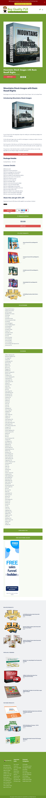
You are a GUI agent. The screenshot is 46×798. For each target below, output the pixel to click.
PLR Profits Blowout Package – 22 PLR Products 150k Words (30, 726)
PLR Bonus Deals (17, 781)
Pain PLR (7, 465)
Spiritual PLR (7, 496)
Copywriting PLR (8, 378)
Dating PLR (7, 383)
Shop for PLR (16, 778)
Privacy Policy (16, 772)
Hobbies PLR (7, 416)
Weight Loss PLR (8, 515)
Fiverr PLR (7, 403)
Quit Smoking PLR (8, 477)
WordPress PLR (8, 518)
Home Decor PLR (8, 421)
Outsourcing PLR (8, 463)
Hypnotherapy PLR (8, 424)
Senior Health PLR (8, 487)
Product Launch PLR (9, 472)
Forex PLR (7, 406)
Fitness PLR (7, 402)
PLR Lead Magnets (9, 323)
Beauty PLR (7, 364)
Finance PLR (7, 399)
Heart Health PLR (8, 414)
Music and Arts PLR (9, 455)
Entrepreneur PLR (8, 394)
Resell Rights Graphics (8, 74)
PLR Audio (7, 317)
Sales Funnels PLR (8, 482)
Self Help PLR (8, 483)
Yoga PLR (7, 523)
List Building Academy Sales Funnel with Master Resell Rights (31, 615)
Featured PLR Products (9, 309)
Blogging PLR (7, 369)
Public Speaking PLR (9, 476)
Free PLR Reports (8, 342)
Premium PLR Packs (26, 778)
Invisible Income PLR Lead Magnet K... (30, 270)
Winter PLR (7, 516)
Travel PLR (7, 507)
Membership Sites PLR (9, 449)
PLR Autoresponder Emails (10, 320)
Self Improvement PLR (9, 485)
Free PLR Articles (8, 337)
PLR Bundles (25, 764)
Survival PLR (7, 504)
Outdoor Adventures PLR (10, 461)
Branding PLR (7, 370)
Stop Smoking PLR (8, 499)
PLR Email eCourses (9, 318)
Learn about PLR (17, 779)
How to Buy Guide (17, 767)
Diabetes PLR (8, 388)
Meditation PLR (8, 446)
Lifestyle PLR (7, 439)
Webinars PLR (8, 513)
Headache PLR (8, 411)
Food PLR (7, 405)
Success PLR (7, 501)
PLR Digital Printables (27, 767)
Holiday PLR (7, 417)
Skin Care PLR (8, 490)
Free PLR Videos (8, 340)
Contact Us (16, 766)
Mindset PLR (7, 450)
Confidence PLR (8, 375)
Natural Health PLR (9, 457)
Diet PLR (7, 389)
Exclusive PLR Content (9, 310)
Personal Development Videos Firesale (23, 3)
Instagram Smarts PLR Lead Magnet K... (31, 256)
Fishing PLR (7, 400)
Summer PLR (7, 502)
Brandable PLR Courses (9, 313)
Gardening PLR (8, 408)
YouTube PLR (7, 524)
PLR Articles (7, 315)
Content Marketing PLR (9, 377)
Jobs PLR (7, 435)
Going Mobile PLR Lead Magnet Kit (30, 282)
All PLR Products (8, 312)
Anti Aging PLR (8, 358)
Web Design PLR (8, 512)
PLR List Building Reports (10, 324)
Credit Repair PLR (8, 380)
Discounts (16, 769)
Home (4, 67)
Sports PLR (7, 498)
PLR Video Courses (9, 332)
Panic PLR (7, 468)
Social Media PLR (8, 493)
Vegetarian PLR (8, 510)
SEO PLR (7, 488)
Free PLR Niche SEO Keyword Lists (12, 343)
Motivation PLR (8, 452)
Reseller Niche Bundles (27, 779)
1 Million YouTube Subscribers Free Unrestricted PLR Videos (30, 676)
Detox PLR (7, 386)
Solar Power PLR (8, 494)
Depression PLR (8, 384)
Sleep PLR (7, 491)
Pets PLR (7, 471)
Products (7, 67)
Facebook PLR (8, 397)
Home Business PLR (9, 419)
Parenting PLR (8, 469)
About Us (15, 774)
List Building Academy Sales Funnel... (30, 294)
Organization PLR (8, 460)
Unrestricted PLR (8, 345)
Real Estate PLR (8, 479)
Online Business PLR (9, 458)
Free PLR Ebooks (8, 339)
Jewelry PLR (7, 433)
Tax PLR (6, 505)
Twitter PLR (7, 509)
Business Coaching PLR (9, 372)
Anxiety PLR (7, 359)
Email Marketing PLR (9, 392)
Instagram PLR (8, 427)
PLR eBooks (7, 321)
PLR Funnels (25, 771)
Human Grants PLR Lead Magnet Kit (30, 242)
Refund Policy (16, 771)
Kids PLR (7, 436)
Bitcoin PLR (7, 367)
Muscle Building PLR (9, 454)
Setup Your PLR (17, 776)
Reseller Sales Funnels (27, 781)
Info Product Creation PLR (10, 425)
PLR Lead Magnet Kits (27, 772)
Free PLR (7, 335)
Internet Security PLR (9, 432)
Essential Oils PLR (8, 395)
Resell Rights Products (16, 74)
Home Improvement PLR (10, 422)
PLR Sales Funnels (8, 329)
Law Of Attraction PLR (9, 438)
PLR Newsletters (8, 326)
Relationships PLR (8, 480)
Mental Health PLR (9, 447)
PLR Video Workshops (27, 774)
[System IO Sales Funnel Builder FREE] (12, 566)
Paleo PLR (7, 466)
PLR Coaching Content (27, 766)
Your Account (16, 764)
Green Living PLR (8, 410)
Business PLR (7, 373)
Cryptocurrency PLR (9, 381)
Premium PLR (7, 331)
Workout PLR (7, 521)
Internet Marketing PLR (9, 430)
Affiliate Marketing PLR (9, 355)
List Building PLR (8, 441)
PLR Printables (8, 328)
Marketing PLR (8, 444)
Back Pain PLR (8, 362)
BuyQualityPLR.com (25, 796)
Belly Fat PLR (7, 366)
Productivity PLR (8, 474)
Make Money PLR (8, 443)
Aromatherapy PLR (8, 361)
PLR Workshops (8, 334)
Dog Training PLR (8, 391)
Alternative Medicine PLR (10, 356)
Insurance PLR (8, 428)
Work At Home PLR (9, 520)
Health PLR (7, 413)
